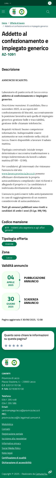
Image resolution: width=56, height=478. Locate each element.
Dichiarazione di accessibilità (16, 462)
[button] (8, 3)
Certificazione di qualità (14, 457)
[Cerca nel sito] (48, 11)
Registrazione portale (12, 434)
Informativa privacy (11, 443)
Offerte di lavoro (17, 23)
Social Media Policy (11, 448)
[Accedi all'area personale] (50, 3)
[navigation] (3, 11)
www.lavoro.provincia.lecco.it (18, 173)
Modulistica (7, 424)
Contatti (6, 429)
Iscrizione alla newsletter (14, 438)
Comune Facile (43, 474)
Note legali (7, 453)
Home (4, 23)
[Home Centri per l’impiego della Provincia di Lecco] (18, 11)
